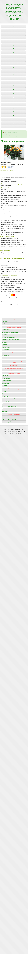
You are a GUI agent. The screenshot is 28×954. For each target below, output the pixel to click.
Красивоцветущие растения (10, 339)
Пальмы (4, 344)
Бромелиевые (6, 329)
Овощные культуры (14, 388)
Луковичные (5, 401)
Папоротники (6, 347)
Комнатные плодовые (8, 337)
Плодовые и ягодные (14, 373)
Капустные (5, 396)
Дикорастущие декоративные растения (14, 369)
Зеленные (5, 393)
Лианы (14, 352)
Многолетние (6, 355)
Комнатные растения (11, 132)
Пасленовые (5, 403)
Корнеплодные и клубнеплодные (12, 398)
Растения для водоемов (14, 414)
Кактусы (4, 334)
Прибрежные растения (9, 419)
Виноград (5, 375)
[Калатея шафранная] (14, 152)
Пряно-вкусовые (7, 408)
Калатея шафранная (14, 136)
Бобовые (4, 391)
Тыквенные (5, 411)
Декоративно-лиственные (10, 332)
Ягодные (4, 385)
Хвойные (4, 324)
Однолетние (5, 357)
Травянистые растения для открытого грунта (14, 361)
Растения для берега (8, 422)
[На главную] (3, 132)
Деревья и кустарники (14, 319)
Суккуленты (5, 349)
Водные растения (7, 417)
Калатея (6, 136)
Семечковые (5, 383)
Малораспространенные (9, 406)
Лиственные (5, 321)
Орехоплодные (6, 380)
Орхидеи (4, 342)
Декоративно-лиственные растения (13, 134)
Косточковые (6, 378)
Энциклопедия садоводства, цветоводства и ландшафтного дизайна (14, 11)
